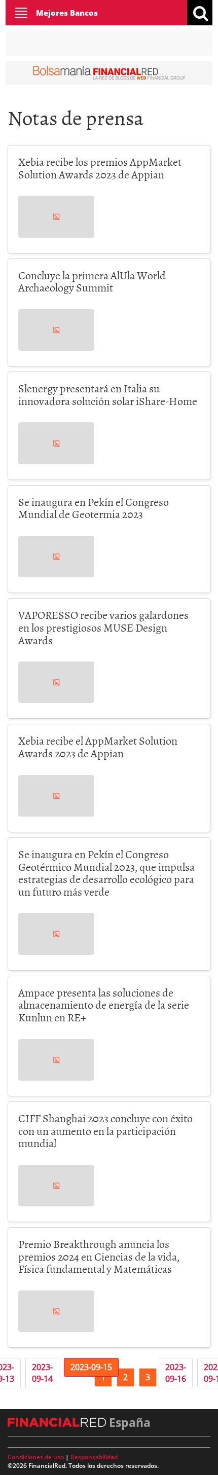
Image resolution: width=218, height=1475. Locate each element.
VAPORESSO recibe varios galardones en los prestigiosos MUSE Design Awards (103, 627)
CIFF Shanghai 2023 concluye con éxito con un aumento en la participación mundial (105, 1130)
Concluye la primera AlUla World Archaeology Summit (92, 281)
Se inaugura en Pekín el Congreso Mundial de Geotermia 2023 (93, 508)
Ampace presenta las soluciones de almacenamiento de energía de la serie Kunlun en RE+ (103, 1004)
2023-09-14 (42, 1372)
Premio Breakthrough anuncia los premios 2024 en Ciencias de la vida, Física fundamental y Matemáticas (98, 1256)
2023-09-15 (91, 1367)
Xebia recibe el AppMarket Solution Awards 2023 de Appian (97, 746)
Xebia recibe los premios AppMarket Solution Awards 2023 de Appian (99, 167)
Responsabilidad (94, 1457)
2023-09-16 (175, 1372)
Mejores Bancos (67, 13)
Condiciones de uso (36, 1457)
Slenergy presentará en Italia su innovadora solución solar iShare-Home (107, 394)
